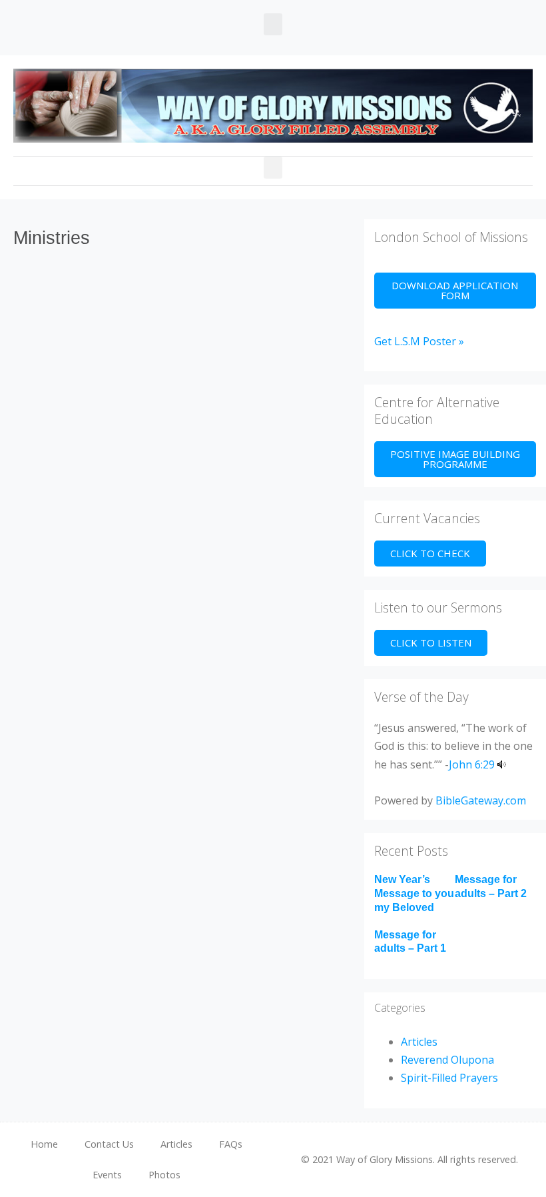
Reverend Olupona (447, 1059)
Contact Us (109, 1144)
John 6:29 (472, 764)
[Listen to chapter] (501, 764)
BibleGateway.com (480, 800)
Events (107, 1174)
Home (44, 1144)
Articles (419, 1041)
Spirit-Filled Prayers (449, 1077)
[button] (273, 24)
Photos (164, 1174)
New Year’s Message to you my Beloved (414, 893)
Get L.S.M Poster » (419, 341)
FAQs (230, 1144)
